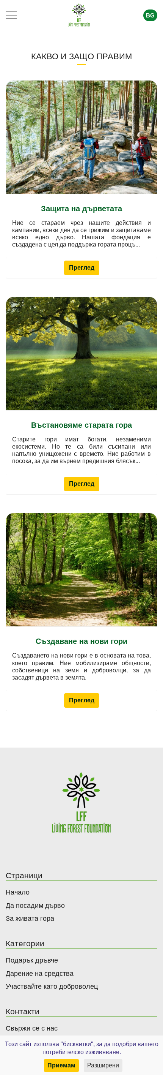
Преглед (81, 267)
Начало (18, 892)
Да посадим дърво (35, 905)
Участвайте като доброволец (52, 986)
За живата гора (30, 918)
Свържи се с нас (32, 1028)
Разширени (103, 1065)
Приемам (61, 1065)
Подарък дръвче (32, 960)
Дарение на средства (40, 973)
